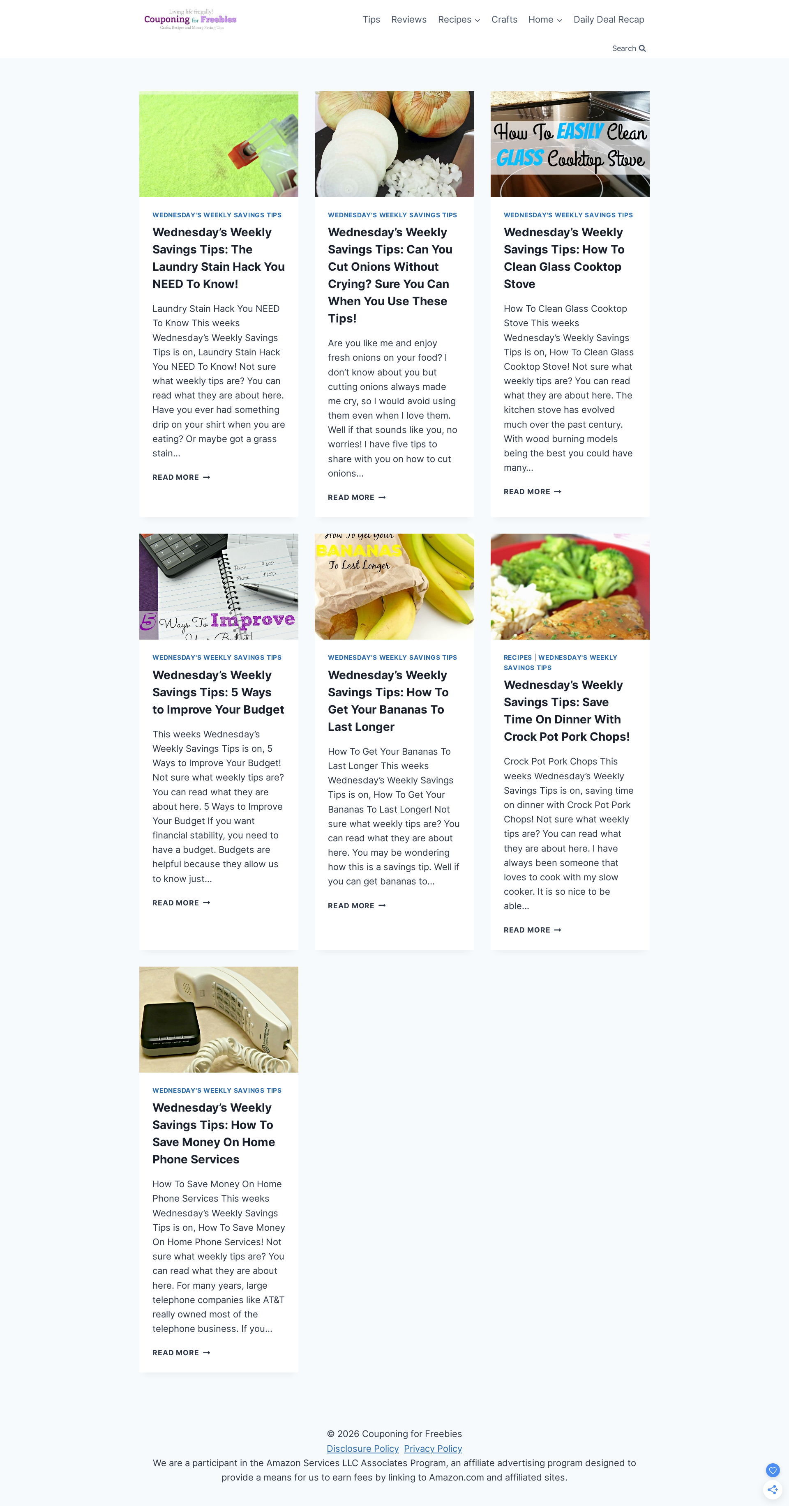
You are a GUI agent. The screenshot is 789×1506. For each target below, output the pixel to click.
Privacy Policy (433, 1448)
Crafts (504, 19)
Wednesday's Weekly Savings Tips (217, 215)
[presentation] (218, 144)
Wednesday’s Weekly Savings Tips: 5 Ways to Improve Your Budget (218, 692)
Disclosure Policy (363, 1448)
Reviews (409, 19)
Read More (181, 477)
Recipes (518, 657)
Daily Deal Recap (609, 19)
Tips (371, 19)
